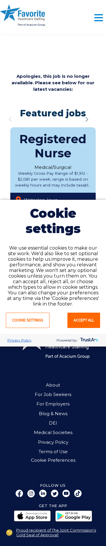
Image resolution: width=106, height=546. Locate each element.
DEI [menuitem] (53, 423)
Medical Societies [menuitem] (53, 432)
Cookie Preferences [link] (53, 460)
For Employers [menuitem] (53, 404)
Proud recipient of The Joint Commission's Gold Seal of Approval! (56, 532)
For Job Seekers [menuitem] (53, 394)
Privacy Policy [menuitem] (53, 442)
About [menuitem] (53, 385)
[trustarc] (89, 340)
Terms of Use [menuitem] (53, 451)
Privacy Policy (19, 340)
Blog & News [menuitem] (53, 413)
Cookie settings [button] (27, 320)
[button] (87, 119)
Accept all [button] (84, 320)
